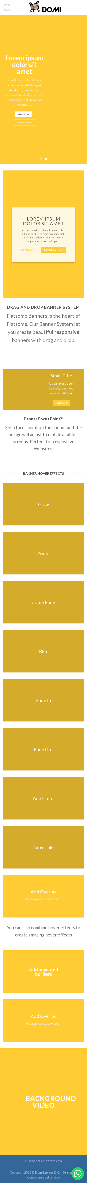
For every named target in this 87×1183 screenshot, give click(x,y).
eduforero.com (51, 1161)
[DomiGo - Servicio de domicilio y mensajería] (43, 7)
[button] (77, 1173)
